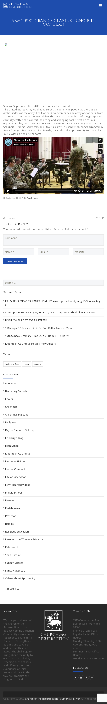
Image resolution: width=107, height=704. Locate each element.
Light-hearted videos (17, 484)
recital (26, 364)
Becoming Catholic (16, 391)
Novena (9, 500)
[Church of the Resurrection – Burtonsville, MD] (17, 5)
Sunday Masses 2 (15, 570)
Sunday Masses (14, 562)
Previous (11, 217)
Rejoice (9, 523)
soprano (37, 364)
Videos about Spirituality (20, 578)
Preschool (11, 516)
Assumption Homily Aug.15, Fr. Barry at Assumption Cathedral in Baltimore (50, 312)
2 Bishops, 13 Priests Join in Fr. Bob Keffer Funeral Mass (38, 328)
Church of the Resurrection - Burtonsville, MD (52, 698)
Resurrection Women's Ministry (24, 539)
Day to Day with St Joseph (20, 430)
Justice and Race (12, 364)
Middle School (13, 492)
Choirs (9, 399)
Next (98, 217)
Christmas (11, 406)
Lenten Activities (15, 461)
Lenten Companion (16, 469)
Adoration (11, 383)
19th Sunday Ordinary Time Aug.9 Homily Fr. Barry (37, 336)
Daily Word (11, 422)
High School (12, 445)
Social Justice (13, 555)
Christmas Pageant (16, 414)
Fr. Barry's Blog (14, 438)
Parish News (32, 198)
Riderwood (11, 547)
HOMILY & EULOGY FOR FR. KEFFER (26, 320)
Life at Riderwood (15, 477)
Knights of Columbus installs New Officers (30, 343)
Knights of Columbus (17, 453)
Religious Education (17, 531)
